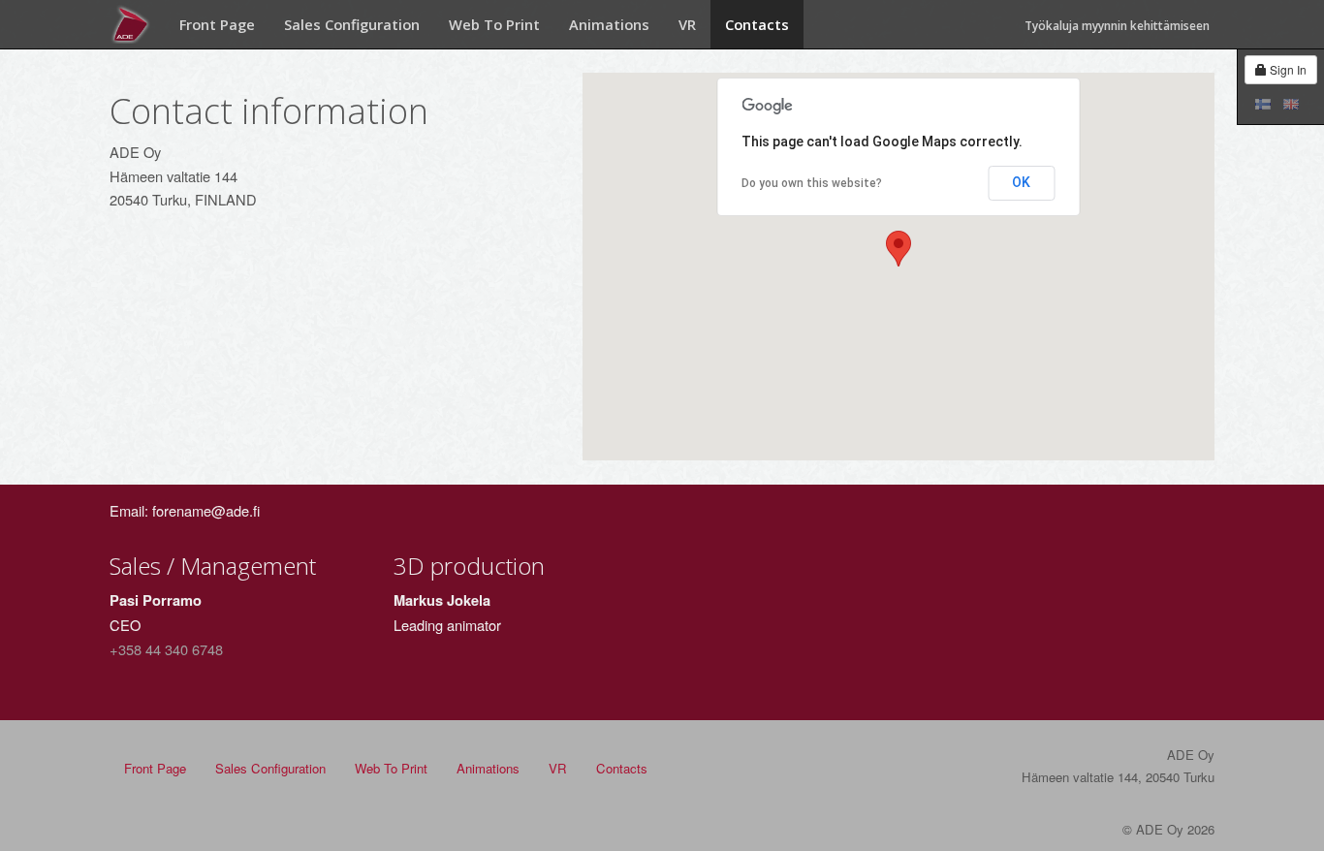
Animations (609, 24)
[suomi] (1258, 103)
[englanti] (1287, 103)
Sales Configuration (352, 24)
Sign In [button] (1287, 69)
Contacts (757, 24)
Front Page (217, 24)
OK (1021, 182)
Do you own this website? (811, 183)
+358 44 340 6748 (166, 649)
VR (687, 24)
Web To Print (494, 24)
